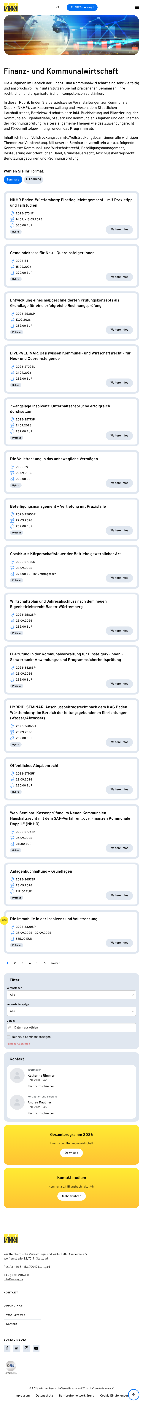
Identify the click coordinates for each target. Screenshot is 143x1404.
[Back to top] (133, 1394)
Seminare (13, 180)
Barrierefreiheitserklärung (76, 1396)
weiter (55, 963)
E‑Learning (33, 179)
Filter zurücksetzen (18, 1044)
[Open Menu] (137, 7)
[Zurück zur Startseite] (11, 7)
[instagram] (26, 1348)
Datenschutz (44, 1396)
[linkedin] (16, 1348)
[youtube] (36, 1348)
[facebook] (7, 1348)
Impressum (22, 1396)
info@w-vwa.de (13, 1279)
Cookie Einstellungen (114, 1396)
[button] (71, 1037)
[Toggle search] (58, 7)
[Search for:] (58, 7)
